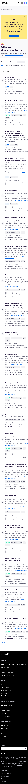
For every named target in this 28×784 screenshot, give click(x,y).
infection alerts (10, 275)
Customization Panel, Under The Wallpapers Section (13, 382)
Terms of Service (6, 773)
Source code (5, 667)
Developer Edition (6, 705)
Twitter (1, 753)
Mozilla (5, 654)
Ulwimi (3, 745)
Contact (3, 781)
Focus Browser (5, 696)
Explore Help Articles (7, 675)
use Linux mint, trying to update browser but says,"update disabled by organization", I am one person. (15, 160)
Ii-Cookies (4, 779)
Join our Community (7, 672)
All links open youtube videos (14, 100)
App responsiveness (19, 579)
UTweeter (4, 670)
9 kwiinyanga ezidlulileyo (21, 347)
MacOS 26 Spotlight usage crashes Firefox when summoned (15, 526)
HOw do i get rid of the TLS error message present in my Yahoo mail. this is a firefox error (15, 133)
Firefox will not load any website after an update (12, 559)
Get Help (3, 736)
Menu (22, 3)
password (8, 414)
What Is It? (4, 728)
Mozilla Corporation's (10, 757)
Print (15, 608)
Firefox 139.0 (21, 61)
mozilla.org (4, 770)
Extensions (16, 484)
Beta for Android (6, 710)
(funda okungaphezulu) (21, 200)
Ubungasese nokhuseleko (20, 293)
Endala (3, 643)
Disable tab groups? (11, 190)
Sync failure (17, 235)
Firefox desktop (6, 687)
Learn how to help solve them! (14, 55)
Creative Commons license (11, 765)
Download (4, 685)
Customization (17, 370)
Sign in (15, 89)
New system (9, 433)
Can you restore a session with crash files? (12, 496)
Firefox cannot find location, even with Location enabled (13, 304)
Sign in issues (9, 77)
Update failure (17, 180)
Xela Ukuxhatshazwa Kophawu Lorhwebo (13, 664)
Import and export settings (21, 454)
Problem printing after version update (16, 590)
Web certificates (18, 147)
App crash (16, 548)
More (22, 65)
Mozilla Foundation (14, 759)
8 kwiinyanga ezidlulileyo (21, 297)
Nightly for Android (7, 716)
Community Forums (8, 9)
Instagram (7, 753)
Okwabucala (5, 776)
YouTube (4, 753)
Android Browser (6, 690)
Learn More (14, 36)
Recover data (17, 264)
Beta (2, 708)
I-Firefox (9, 89)
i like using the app (11, 332)
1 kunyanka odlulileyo (19, 124)
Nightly (3, 713)
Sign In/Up (4, 725)
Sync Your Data (5, 734)
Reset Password (6, 731)
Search (19, 3)
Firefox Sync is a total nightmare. (15, 217)
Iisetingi (16, 403)
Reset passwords (18, 423)
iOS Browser (5, 693)
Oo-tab (15, 207)
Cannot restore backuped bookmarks (16, 246)
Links (15, 121)
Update (15, 343)
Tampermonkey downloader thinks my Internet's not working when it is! (16, 465)
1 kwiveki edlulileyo (19, 93)
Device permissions (19, 321)
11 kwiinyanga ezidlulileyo (20, 488)
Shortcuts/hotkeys (11, 354)
